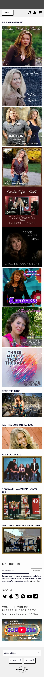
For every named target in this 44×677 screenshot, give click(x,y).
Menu (7, 12)
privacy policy (35, 581)
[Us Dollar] (30, 661)
